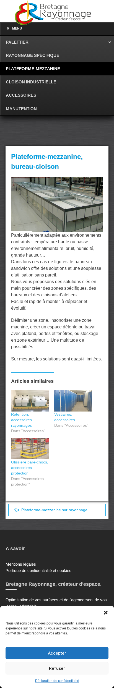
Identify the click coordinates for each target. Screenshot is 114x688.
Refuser (57, 668)
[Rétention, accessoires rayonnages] (30, 401)
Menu (17, 28)
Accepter (57, 653)
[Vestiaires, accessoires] (73, 401)
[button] (105, 612)
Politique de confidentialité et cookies (38, 570)
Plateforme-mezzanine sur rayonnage (54, 510)
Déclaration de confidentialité (57, 681)
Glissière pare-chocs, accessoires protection (29, 467)
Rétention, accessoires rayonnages (21, 420)
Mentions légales (21, 564)
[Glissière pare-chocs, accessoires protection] (30, 449)
